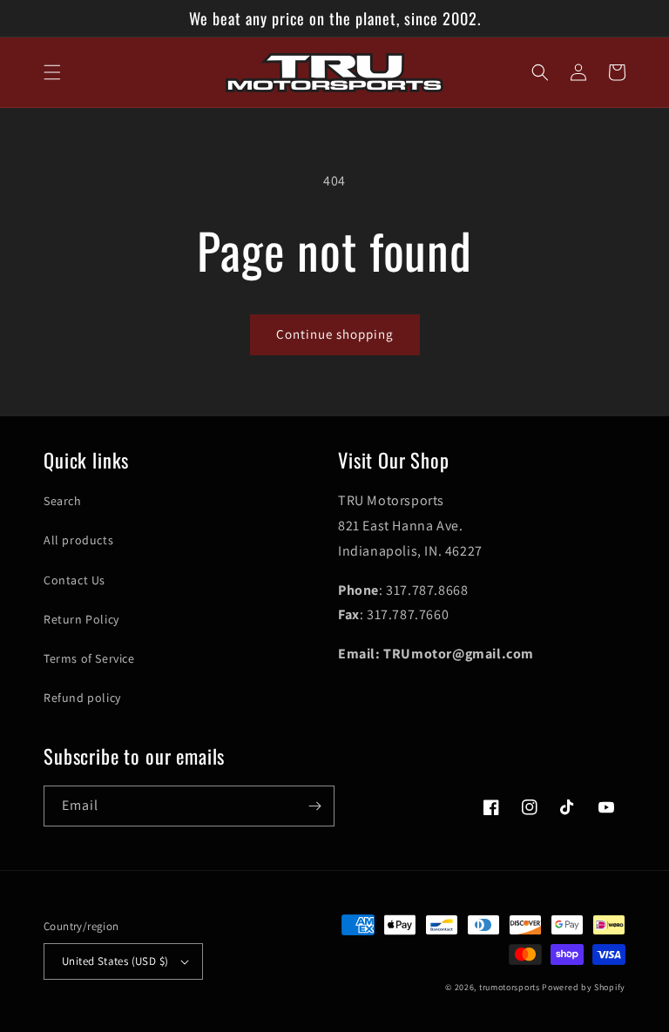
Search (63, 501)
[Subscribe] (314, 806)
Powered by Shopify (583, 987)
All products (78, 540)
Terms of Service (89, 658)
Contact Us (74, 580)
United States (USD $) (115, 961)
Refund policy (82, 697)
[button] (52, 72)
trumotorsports (509, 987)
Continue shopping (335, 334)
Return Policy (81, 619)
